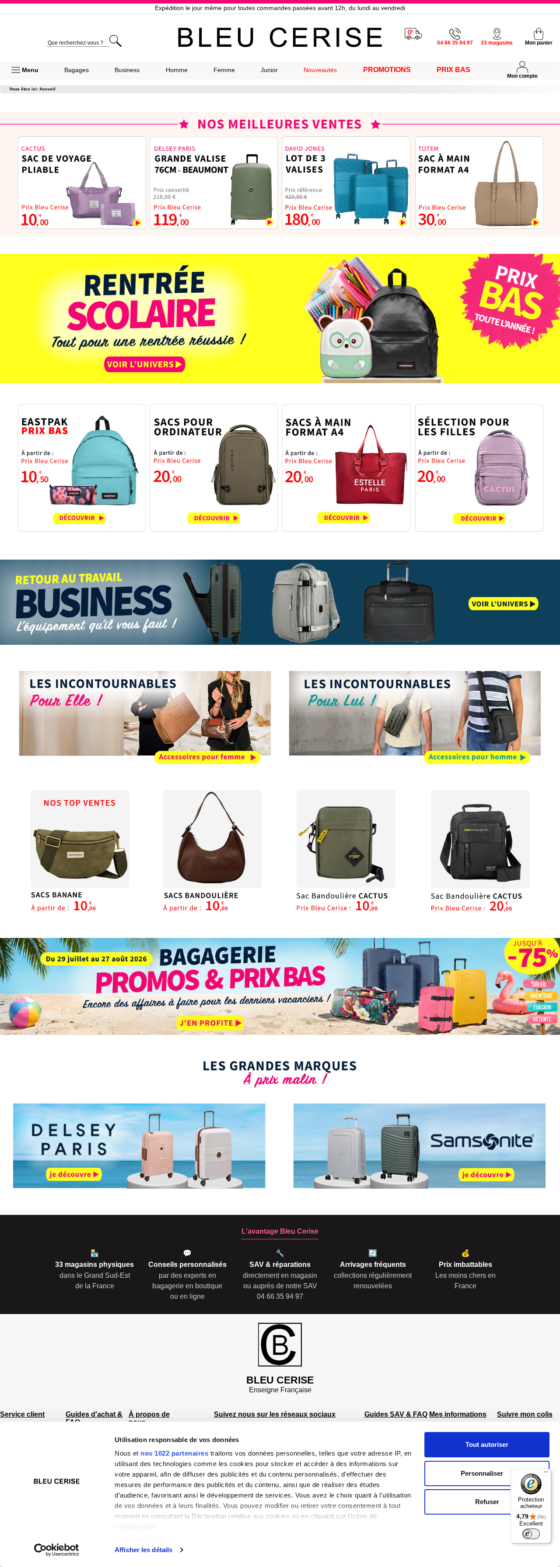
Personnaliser (482, 1473)
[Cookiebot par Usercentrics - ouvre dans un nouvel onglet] (56, 1550)
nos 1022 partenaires (174, 1453)
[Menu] (546, 1474)
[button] (24, 70)
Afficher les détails (143, 1549)
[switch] (531, 1534)
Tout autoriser (487, 1444)
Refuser (487, 1501)
